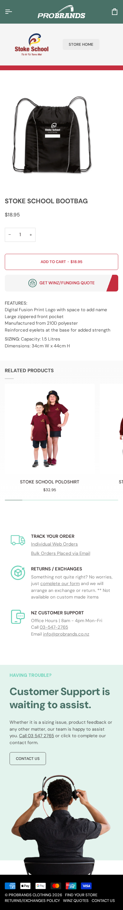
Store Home (81, 44)
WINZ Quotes (76, 900)
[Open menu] (14, 11)
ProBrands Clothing (30, 894)
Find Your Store (81, 894)
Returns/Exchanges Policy (32, 900)
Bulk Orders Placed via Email (60, 553)
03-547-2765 (54, 627)
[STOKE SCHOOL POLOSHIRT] (50, 429)
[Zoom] (11, 176)
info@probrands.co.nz (66, 634)
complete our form (60, 584)
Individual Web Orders (54, 544)
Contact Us (28, 758)
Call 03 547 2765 (36, 736)
